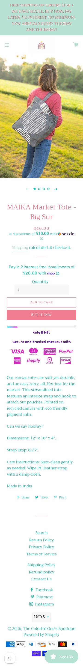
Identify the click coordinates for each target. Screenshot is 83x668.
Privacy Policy (41, 547)
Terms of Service (41, 554)
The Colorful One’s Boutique (49, 628)
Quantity (40, 282)
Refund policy (41, 572)
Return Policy (41, 540)
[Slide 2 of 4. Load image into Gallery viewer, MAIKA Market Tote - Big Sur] (39, 189)
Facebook (44, 590)
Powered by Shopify (41, 634)
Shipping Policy (41, 565)
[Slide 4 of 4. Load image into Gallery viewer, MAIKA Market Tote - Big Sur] (48, 189)
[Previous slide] (27, 189)
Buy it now (41, 314)
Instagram (44, 604)
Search (42, 533)
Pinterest (44, 597)
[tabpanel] (41, 116)
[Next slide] (56, 189)
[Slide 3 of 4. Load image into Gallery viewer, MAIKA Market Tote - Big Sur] (44, 189)
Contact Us (41, 579)
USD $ (39, 617)
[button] (41, 236)
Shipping (20, 247)
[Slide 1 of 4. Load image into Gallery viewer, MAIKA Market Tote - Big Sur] (34, 189)
